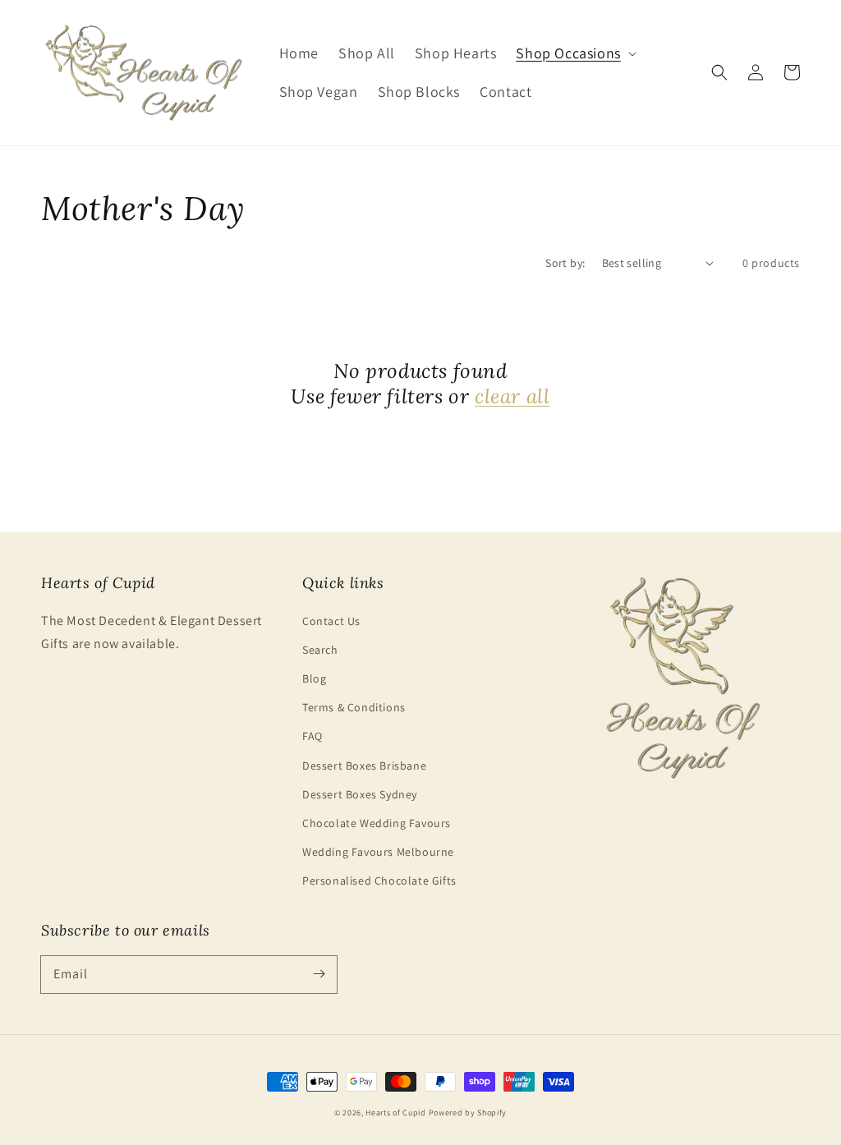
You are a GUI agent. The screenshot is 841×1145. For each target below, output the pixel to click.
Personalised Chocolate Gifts (379, 880)
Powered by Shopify (468, 1112)
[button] (574, 53)
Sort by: (565, 262)
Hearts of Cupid (395, 1112)
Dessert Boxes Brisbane (364, 765)
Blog (314, 678)
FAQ (312, 736)
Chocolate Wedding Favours (376, 823)
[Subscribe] (319, 974)
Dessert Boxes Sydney (359, 794)
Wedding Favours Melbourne (378, 851)
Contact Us (331, 621)
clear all (512, 396)
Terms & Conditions (354, 707)
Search (320, 649)
